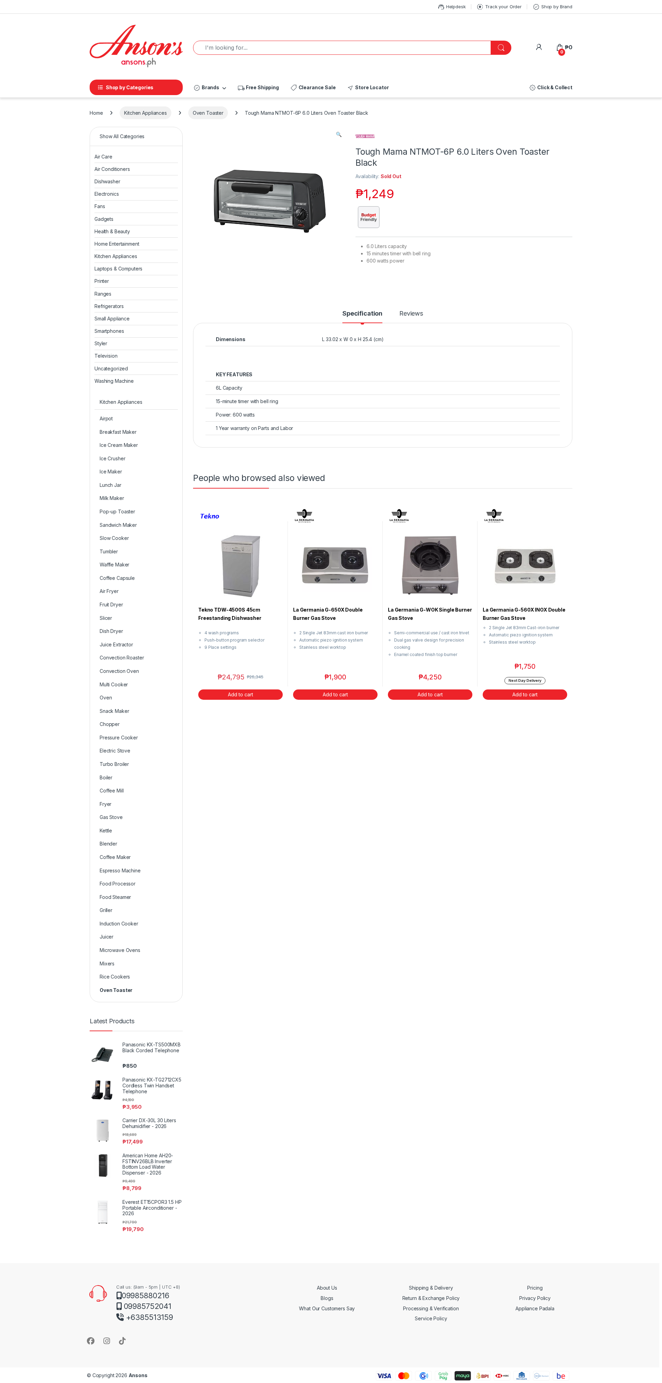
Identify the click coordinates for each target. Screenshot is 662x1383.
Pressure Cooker (119, 737)
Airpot (106, 418)
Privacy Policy (535, 1298)
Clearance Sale (313, 87)
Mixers (107, 963)
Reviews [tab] (411, 313)
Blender (108, 844)
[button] (339, 134)
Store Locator (368, 87)
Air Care (103, 157)
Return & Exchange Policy (431, 1298)
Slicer (106, 618)
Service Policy (431, 1318)
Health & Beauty (112, 231)
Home (96, 113)
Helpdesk (451, 6)
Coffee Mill (111, 790)
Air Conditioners (112, 169)
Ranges (102, 294)
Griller (106, 910)
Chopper (110, 724)
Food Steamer (115, 897)
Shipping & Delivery (431, 1288)
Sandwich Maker (118, 525)
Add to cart (240, 694)
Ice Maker (111, 471)
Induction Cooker (119, 923)
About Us (327, 1288)
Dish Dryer (111, 631)
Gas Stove (111, 817)
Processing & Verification (431, 1308)
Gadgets (103, 219)
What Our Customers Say (327, 1308)
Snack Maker (114, 711)
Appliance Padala (534, 1308)
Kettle (106, 830)
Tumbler (109, 551)
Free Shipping (258, 87)
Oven (106, 697)
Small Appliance (112, 318)
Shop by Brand (552, 6)
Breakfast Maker (118, 432)
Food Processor (118, 884)
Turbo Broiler (114, 764)
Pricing (534, 1288)
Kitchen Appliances (145, 113)
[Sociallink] (90, 1341)
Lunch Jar (110, 485)
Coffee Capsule (117, 578)
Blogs (327, 1298)
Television (106, 356)
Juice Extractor (116, 644)
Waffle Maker (114, 564)
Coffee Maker (115, 857)
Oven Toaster (208, 113)
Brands (206, 87)
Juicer (106, 937)
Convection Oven (119, 671)
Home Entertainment (116, 244)
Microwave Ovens (120, 950)
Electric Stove (115, 751)
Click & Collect (550, 87)
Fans (99, 206)
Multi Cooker (114, 684)
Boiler (106, 777)
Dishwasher (107, 181)
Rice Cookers (115, 977)
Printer (101, 281)
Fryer (105, 804)
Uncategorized (111, 368)
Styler (100, 343)
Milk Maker (112, 498)
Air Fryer (109, 591)
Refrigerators (109, 306)
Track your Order (499, 6)
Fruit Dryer (111, 604)
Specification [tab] (362, 313)
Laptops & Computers (118, 269)
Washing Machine (114, 381)
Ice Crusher (112, 458)
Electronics (106, 194)
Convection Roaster (122, 657)
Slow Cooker (114, 538)
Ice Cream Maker (119, 445)
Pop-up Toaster (117, 511)
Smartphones (109, 331)
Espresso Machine (120, 870)
